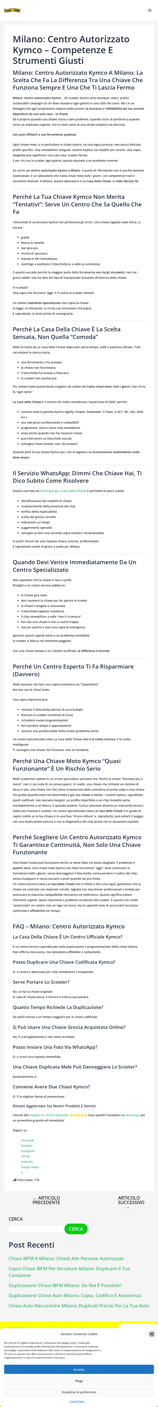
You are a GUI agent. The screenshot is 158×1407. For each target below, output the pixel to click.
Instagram (28, 1151)
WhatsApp (47, 491)
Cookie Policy (77, 1401)
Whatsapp (133, 1115)
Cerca (16, 1219)
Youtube (27, 1146)
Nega (79, 1381)
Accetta (79, 1369)
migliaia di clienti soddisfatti (49, 1115)
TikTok (25, 1156)
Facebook (27, 1140)
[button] (152, 1334)
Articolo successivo (131, 1202)
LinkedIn (27, 1162)
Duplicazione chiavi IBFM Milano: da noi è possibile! (65, 1285)
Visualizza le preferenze (79, 1392)
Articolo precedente (46, 1200)
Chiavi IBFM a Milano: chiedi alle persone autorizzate (66, 1258)
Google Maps (30, 1167)
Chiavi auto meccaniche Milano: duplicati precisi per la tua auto (79, 1306)
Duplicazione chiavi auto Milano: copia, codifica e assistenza (75, 1295)
